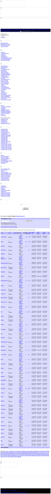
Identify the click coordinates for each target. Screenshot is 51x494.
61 (25, 452)
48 (26, 333)
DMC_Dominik (4, 297)
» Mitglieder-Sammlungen (5, 112)
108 (40, 453)
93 (17, 453)
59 (23, 452)
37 (44, 451)
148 (11, 455)
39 (28, 293)
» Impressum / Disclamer (5, 190)
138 (42, 454)
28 (33, 451)
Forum (11, 31)
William (2, 368)
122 (15, 454)
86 (28, 297)
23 (26, 350)
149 (13, 455)
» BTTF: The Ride (4, 80)
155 (24, 455)
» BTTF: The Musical (4, 82)
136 (39, 454)
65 (30, 452)
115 (3, 454)
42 (28, 359)
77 (45, 452)
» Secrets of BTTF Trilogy (5, 97)
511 (26, 236)
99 (24, 453)
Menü (3, 31)
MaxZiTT (3, 246)
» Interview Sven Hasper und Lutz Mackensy (5, 177)
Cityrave (2, 412)
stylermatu (3, 417)
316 (29, 372)
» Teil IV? (2, 85)
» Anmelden (2, 107)
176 (11, 456)
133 (34, 454)
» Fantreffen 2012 (4, 142)
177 (13, 456)
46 (7, 452)
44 (4, 452)
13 (26, 425)
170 (1, 456)
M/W (9, 233)
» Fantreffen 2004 (4, 130)
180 (18, 456)
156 (25, 455)
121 (13, 454)
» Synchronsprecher (4, 172)
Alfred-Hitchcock (4, 341)
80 (0, 453)
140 (46, 454)
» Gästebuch (2, 54)
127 (23, 454)
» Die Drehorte (3, 70)
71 (38, 452)
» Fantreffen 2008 (4, 139)
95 (19, 453)
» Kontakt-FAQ (3, 187)
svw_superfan (3, 354)
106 (36, 453)
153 (20, 455)
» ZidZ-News (3, 55)
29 (35, 451)
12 (13, 451)
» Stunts (2, 171)
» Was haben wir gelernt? (5, 88)
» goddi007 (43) (3, 121)
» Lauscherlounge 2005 (5, 132)
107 (38, 453)
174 (8, 456)
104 (33, 453)
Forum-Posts (29, 233)
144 (29, 280)
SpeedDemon (3, 350)
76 (44, 452)
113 (48, 453)
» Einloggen (2, 37)
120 (11, 454)
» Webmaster (3, 189)
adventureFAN (4, 267)
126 (22, 454)
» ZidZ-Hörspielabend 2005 (6, 173)
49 (10, 452)
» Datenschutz (3, 191)
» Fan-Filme (2, 163)
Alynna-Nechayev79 (20, 216)
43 (3, 452)
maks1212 (3, 405)
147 (10, 455)
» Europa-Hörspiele (4, 83)
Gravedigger (3, 329)
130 (28, 454)
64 (26, 241)
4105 (29, 236)
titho (1, 440)
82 (3, 453)
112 (47, 453)
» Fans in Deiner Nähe (4, 113)
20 (23, 451)
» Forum (2, 105)
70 (37, 452)
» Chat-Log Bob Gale (4, 179)
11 (12, 451)
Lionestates (3, 293)
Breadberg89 (3, 289)
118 (8, 454)
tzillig (2, 372)
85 (7, 453)
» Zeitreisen (2, 91)
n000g (2, 241)
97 (28, 425)
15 (28, 249)
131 (30, 454)
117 (6, 454)
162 (36, 455)
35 (42, 451)
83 (4, 453)
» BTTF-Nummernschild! (5, 95)
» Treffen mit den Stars (4, 180)
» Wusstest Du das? (4, 67)
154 (22, 455)
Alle (16, 227)
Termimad (3, 346)
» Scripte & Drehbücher (5, 158)
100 (26, 453)
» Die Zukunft (3, 94)
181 (20, 456)
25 (30, 451)
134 (35, 454)
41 (0, 452)
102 (29, 453)
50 (12, 452)
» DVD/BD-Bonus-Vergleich (6, 57)
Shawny (2, 433)
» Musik (2, 155)
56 (19, 452)
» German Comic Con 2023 (5, 148)
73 (40, 452)
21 (26, 246)
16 (18, 451)
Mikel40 (2, 400)
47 (8, 452)
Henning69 (3, 363)
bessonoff (3, 376)
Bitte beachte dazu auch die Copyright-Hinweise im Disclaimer (14, 492)
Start (8, 31)
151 (17, 455)
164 (39, 455)
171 (3, 456)
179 (29, 341)
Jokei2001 (3, 253)
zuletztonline (44, 233)
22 (26, 451)
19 (26, 306)
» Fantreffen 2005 (4, 133)
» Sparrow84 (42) (3, 120)
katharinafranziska (4, 263)
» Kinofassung (3, 86)
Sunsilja (2, 285)
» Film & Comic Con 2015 (5, 143)
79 (28, 350)
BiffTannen (3, 306)
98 (23, 453)
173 (6, 456)
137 (41, 454)
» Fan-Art (2, 114)
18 (21, 451)
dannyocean (3, 425)
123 (16, 454)
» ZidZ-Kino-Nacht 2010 (5, 141)
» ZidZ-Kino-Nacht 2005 (5, 134)
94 (18, 453)
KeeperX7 (3, 337)
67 (33, 452)
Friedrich (2, 429)
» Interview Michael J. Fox (5, 174)
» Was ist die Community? (5, 106)
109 (42, 453)
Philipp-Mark (3, 380)
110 (43, 453)
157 (27, 455)
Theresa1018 (3, 249)
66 (32, 452)
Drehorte (15, 31)
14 (16, 451)
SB (13, 233)
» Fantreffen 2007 (4, 138)
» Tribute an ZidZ (3, 76)
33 (39, 451)
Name (2, 233)
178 (15, 456)
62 (27, 452)
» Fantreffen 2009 (4, 140)
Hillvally (2, 276)
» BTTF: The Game (4, 81)
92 (15, 453)
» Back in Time (3, 98)
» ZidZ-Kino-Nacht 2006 (5, 135)
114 (1, 454)
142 (1, 455)
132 (32, 454)
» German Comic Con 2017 (5, 146)
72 (39, 452)
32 (38, 451)
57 (20, 452)
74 (42, 452)
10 (26, 324)
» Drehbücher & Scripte (5, 74)
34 (41, 451)
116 (4, 454)
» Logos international (4, 87)
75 (43, 452)
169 (48, 455)
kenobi (2, 444)
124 (18, 454)
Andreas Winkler (4, 490)
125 (20, 454)
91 (14, 453)
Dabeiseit (33, 233)
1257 (29, 241)
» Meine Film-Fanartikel (5, 60)
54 (17, 452)
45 (5, 452)
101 (28, 453)
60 (24, 452)
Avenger (2, 392)
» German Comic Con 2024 (5, 149)
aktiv (49, 233)
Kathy (2, 359)
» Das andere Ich (3, 92)
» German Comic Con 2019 (5, 147)
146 (8, 455)
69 (26, 388)
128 (25, 454)
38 (46, 451)
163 (38, 455)
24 (28, 451)
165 (41, 455)
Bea (1, 311)
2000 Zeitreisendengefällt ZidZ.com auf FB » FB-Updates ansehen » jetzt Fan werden (5, 45)
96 (20, 453)
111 (45, 453)
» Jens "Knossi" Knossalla (5, 99)
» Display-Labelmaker (4, 96)
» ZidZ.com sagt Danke (5, 193)
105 (35, 453)
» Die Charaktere (3, 65)
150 (15, 455)
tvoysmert (3, 384)
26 (31, 451)
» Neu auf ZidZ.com (4, 53)
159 (31, 455)
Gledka (2, 316)
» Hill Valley (2, 78)
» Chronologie (3, 89)
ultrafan (2, 320)
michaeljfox (3, 388)
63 (28, 333)
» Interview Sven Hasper (5, 175)
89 (12, 453)
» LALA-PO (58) (3, 122)
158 (29, 455)
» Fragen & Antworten (4, 69)
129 (27, 454)
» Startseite (2, 52)
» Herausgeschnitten (4, 72)
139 (44, 454)
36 (43, 451)
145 (6, 455)
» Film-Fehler (3, 68)
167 (45, 455)
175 (10, 456)
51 (13, 452)
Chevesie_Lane (4, 301)
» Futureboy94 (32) (4, 118)
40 (48, 451)
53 (15, 452)
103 (31, 453)
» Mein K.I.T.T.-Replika (5, 194)
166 (43, 455)
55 (18, 452)
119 (9, 454)
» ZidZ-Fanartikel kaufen (5, 59)
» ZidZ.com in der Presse (5, 192)
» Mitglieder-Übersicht (4, 109)
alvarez (2, 421)
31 (37, 451)
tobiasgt (2, 324)
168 (46, 455)
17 (20, 451)
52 (14, 452)
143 (3, 455)
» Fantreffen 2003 (4, 129)
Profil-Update (38, 233)
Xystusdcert (3, 409)
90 (13, 453)
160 (32, 455)
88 (10, 453)
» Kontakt (2, 188)
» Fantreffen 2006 (4, 137)
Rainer (2, 396)
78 (47, 452)
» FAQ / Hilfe (3, 115)
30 (36, 451)
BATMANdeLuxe (4, 280)
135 (37, 454)
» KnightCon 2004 (4, 131)
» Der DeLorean (3, 71)
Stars (19, 31)
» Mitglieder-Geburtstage (5, 111)
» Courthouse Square (4, 77)
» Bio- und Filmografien (5, 168)
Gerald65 (2, 437)
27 (32, 451)
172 (4, 456)
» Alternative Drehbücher (5, 73)
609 (29, 388)
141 (48, 454)
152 (18, 455)
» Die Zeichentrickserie (5, 79)
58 (22, 452)
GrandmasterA (4, 236)
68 (34, 452)
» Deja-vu (2, 90)
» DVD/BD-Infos (3, 56)
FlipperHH (3, 271)
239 (29, 311)
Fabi (1, 333)
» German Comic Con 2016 (5, 145)
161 (34, 455)
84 (5, 453)
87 (9, 453)
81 (2, 453)
